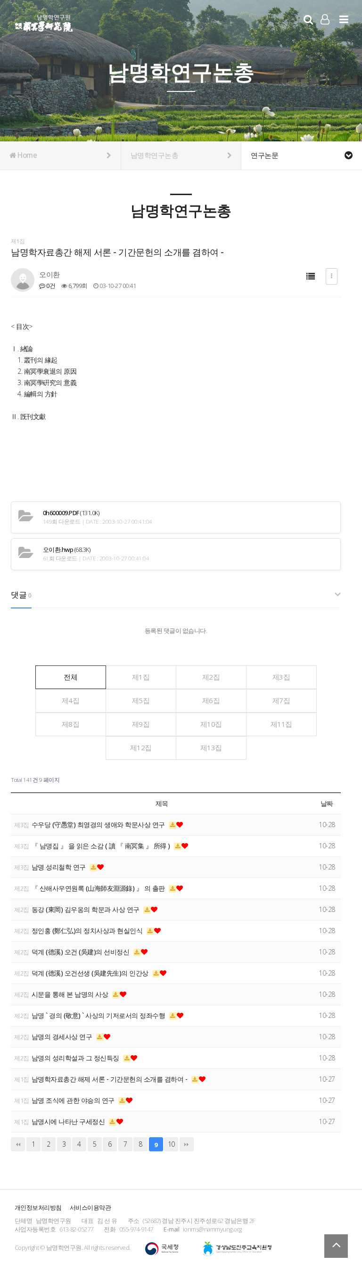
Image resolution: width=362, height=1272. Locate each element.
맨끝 (187, 1144)
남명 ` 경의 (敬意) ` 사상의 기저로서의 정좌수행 (99, 1015)
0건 (50, 285)
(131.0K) (71, 513)
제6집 (211, 700)
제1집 (141, 676)
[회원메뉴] (325, 19)
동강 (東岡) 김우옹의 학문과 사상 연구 (86, 909)
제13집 (211, 747)
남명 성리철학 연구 (60, 866)
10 (171, 1144)
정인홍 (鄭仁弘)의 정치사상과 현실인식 (88, 930)
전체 (70, 676)
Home (26, 155)
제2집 (211, 676)
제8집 (71, 724)
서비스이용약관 (90, 1207)
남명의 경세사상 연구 (63, 1036)
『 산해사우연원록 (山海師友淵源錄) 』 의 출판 (99, 888)
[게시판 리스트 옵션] (331, 276)
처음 (18, 1144)
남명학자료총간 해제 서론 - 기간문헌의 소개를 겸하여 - (110, 1079)
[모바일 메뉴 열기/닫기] (343, 19)
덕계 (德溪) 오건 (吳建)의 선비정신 (81, 951)
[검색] (308, 19)
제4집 (71, 700)
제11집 (281, 724)
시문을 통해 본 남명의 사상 (71, 994)
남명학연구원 (44, 22)
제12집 (141, 747)
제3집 (281, 676)
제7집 (281, 700)
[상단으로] (336, 1246)
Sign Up (325, 33)
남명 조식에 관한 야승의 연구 (74, 1100)
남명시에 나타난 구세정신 (69, 1121)
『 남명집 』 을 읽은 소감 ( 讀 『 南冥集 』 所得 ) (102, 845)
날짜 (327, 803)
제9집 (141, 724)
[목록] (311, 276)
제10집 (211, 724)
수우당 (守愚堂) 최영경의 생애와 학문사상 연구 (99, 824)
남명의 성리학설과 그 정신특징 (76, 1057)
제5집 (141, 700)
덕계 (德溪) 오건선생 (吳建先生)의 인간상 (91, 972)
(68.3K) (66, 550)
